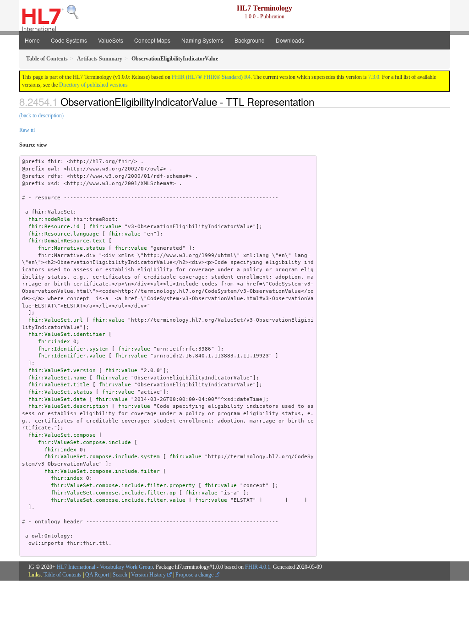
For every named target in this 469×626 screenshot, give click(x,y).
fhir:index (54, 342)
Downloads (290, 40)
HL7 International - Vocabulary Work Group (105, 567)
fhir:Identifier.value (71, 356)
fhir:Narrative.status (71, 248)
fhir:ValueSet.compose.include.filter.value (118, 500)
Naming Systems (202, 40)
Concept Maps (152, 40)
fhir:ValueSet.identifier (66, 334)
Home (32, 40)
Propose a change (195, 574)
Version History (149, 574)
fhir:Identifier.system (73, 349)
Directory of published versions (93, 85)
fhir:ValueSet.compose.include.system (102, 457)
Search (120, 574)
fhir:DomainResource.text (66, 241)
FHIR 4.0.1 (257, 567)
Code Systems (69, 40)
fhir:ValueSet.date (57, 399)
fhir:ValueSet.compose (62, 435)
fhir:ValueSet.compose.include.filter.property (123, 486)
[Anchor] (319, 101)
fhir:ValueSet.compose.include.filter (102, 471)
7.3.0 (373, 77)
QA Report (97, 574)
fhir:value (105, 227)
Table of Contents (63, 574)
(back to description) (41, 115)
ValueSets (110, 40)
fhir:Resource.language (63, 234)
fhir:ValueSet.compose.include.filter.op (113, 493)
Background (249, 40)
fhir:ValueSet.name (57, 378)
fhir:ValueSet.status (60, 392)
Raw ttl (27, 130)
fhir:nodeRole (49, 219)
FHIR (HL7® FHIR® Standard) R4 (211, 77)
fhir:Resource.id (54, 227)
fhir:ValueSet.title (58, 385)
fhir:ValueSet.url (55, 320)
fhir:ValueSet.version (62, 370)
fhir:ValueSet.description (68, 406)
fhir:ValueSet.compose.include (84, 442)
